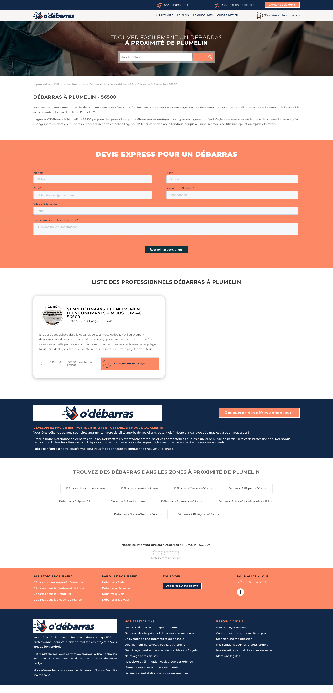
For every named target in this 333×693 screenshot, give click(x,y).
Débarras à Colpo (71, 501)
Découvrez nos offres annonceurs (259, 412)
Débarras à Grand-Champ (131, 514)
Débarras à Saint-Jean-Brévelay (240, 501)
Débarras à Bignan (241, 488)
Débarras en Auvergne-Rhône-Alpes (58, 582)
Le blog (183, 15)
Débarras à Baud (122, 501)
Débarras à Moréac (134, 488)
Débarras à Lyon (113, 594)
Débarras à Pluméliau (176, 501)
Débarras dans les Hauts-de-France (57, 599)
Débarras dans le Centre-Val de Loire (58, 588)
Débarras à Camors (187, 488)
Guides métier (227, 15)
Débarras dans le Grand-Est (52, 594)
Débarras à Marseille (116, 588)
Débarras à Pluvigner (192, 514)
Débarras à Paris (113, 582)
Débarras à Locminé (80, 488)
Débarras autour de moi (182, 585)
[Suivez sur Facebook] (240, 592)
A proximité (164, 15)
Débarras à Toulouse (116, 599)
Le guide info (203, 15)
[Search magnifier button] (203, 57)
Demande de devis (282, 4)
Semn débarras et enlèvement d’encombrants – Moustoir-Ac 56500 (104, 313)
